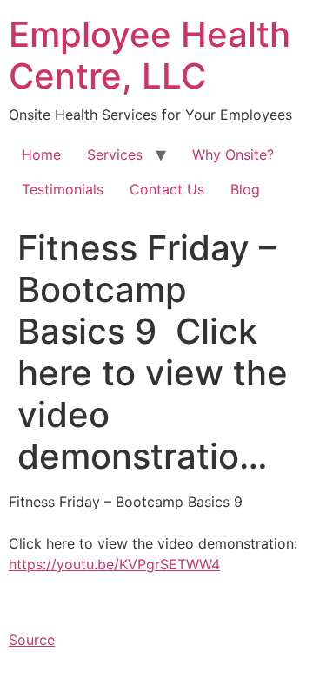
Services (115, 154)
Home (41, 154)
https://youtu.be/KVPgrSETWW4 (114, 564)
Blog (245, 189)
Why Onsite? (233, 154)
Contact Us (167, 189)
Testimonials (62, 189)
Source (32, 639)
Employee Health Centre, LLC (149, 55)
